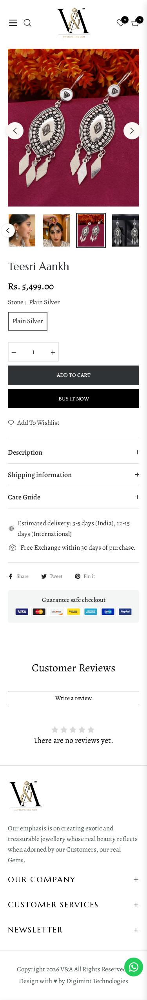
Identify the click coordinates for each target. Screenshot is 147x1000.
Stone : (34, 302)
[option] (73, 128)
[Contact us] (133, 967)
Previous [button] (15, 130)
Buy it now (73, 398)
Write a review (73, 698)
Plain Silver (27, 320)
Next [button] (132, 130)
